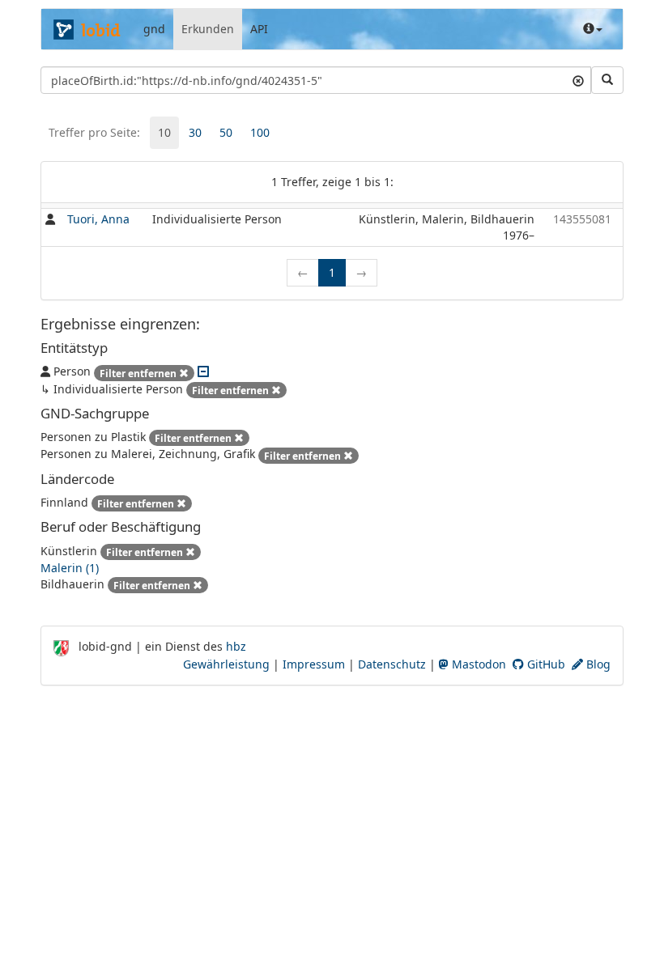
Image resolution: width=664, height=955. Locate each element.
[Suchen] (607, 80)
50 (225, 132)
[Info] (593, 29)
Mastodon (477, 664)
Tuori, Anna (98, 219)
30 (195, 132)
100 (260, 132)
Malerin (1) (69, 567)
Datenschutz (392, 664)
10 (164, 132)
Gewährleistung (226, 664)
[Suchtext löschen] (578, 80)
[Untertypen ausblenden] (203, 371)
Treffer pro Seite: (94, 132)
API (259, 28)
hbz (236, 646)
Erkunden (207, 28)
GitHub (544, 664)
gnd (154, 28)
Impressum (314, 664)
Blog (597, 664)
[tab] (164, 133)
